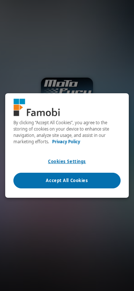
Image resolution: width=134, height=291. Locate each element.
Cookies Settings (67, 161)
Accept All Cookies (67, 180)
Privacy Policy (66, 141)
